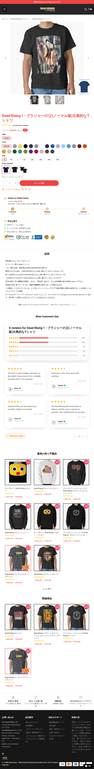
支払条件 (52, 726)
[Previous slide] (5, 58)
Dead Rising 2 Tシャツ (13, 633)
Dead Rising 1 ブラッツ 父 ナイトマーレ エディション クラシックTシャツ (47, 635)
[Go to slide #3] (60, 100)
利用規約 (29, 726)
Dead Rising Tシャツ (41, 19)
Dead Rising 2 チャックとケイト (46, 488)
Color (4, 142)
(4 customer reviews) (21, 125)
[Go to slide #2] (47, 100)
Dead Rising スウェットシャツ (16, 533)
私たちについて (32, 722)
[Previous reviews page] (75, 436)
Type (4, 134)
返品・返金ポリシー (57, 729)
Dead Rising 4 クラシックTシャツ (46, 574)
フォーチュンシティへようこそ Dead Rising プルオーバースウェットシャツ (75, 490)
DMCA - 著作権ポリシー (35, 732)
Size (3, 156)
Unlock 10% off (5, 758)
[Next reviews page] (87, 436)
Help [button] (89, 766)
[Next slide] (88, 58)
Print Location (7, 163)
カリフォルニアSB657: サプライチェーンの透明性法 (35, 739)
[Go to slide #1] (34, 100)
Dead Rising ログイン (20, 19)
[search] (85, 9)
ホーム (5, 19)
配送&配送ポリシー (56, 722)
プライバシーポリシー (34, 729)
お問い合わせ (54, 732)
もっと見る (47, 589)
